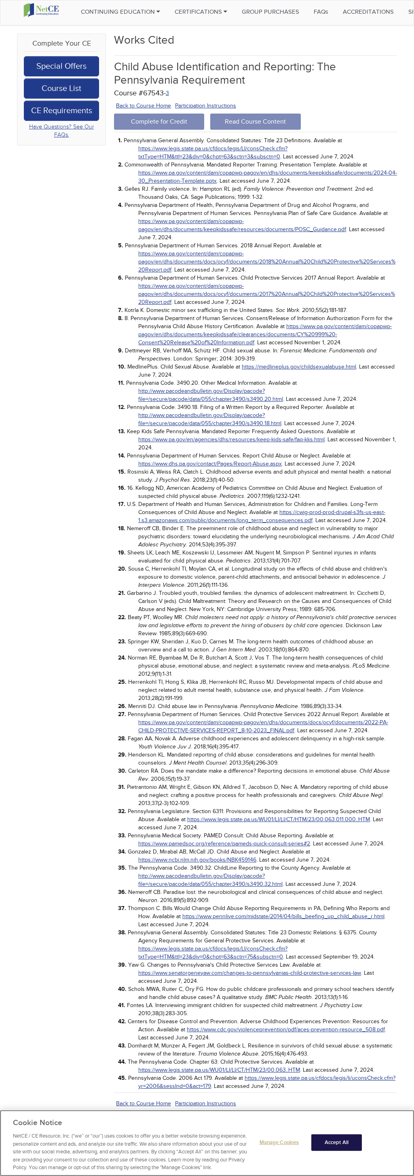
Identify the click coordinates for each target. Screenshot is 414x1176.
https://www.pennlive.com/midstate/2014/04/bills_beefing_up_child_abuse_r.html (283, 916)
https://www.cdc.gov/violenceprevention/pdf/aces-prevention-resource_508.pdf (286, 1029)
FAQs (321, 11)
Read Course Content (255, 122)
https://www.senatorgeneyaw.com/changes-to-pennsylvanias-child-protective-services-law (249, 972)
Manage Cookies (279, 1142)
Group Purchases (270, 11)
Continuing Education (118, 11)
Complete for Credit (159, 122)
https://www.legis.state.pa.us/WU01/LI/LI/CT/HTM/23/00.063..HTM (219, 1069)
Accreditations (368, 11)
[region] (207, 1143)
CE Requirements (61, 111)
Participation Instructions (205, 105)
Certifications (199, 11)
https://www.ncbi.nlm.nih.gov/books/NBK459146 (197, 859)
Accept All (337, 1142)
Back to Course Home (143, 105)
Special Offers (61, 66)
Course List (61, 88)
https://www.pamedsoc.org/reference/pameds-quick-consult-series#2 (224, 843)
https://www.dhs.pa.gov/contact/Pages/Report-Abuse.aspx (210, 463)
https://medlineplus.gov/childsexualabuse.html (299, 366)
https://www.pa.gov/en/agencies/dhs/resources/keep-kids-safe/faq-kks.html (231, 439)
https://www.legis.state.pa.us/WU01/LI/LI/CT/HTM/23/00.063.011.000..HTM (278, 819)
